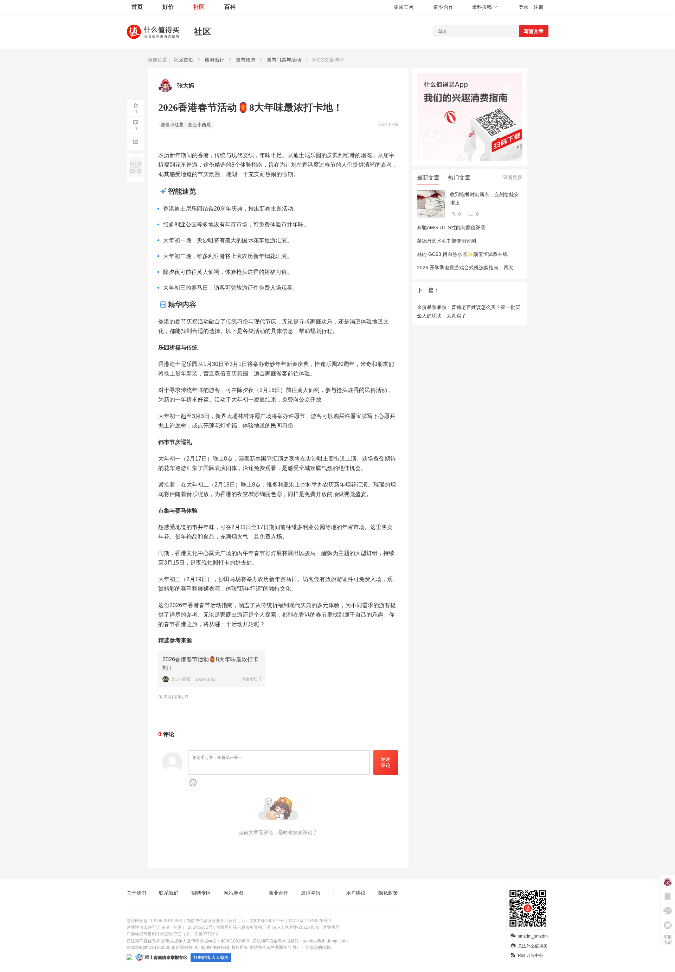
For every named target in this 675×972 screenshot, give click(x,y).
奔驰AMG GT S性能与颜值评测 (451, 227)
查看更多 (512, 177)
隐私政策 (388, 893)
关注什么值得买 (532, 946)
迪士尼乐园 (307, 155)
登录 (523, 7)
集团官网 (403, 7)
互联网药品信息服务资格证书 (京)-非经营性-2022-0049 (268, 927)
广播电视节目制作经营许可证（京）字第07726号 (173, 934)
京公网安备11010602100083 (154, 920)
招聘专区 (201, 893)
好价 (168, 7)
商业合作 (444, 7)
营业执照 (331, 927)
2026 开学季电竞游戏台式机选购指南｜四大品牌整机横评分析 (485, 267)
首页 (137, 7)
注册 (539, 7)
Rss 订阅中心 (530, 955)
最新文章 (428, 178)
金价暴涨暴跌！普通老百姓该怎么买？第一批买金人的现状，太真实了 (468, 311)
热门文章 (459, 178)
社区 (199, 7)
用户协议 (356, 893)
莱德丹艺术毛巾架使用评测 (446, 241)
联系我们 (169, 893)
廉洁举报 (311, 893)
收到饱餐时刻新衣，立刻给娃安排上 (484, 199)
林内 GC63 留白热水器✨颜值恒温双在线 (462, 254)
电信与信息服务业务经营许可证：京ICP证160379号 (235, 920)
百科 (230, 7)
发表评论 (386, 762)
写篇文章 (534, 31)
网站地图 (233, 893)
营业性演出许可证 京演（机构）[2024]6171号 (170, 927)
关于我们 (136, 893)
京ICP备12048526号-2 (310, 920)
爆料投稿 (482, 7)
